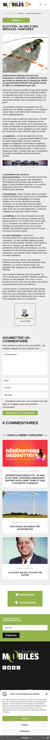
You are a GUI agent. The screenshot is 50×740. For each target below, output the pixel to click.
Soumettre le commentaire (20, 413)
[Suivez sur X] (18, 667)
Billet (22, 471)
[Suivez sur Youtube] (9, 667)
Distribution (27, 602)
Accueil (5, 13)
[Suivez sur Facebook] (4, 667)
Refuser (25, 725)
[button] (46, 694)
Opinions (13, 13)
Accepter (25, 719)
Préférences (25, 731)
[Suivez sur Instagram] (14, 667)
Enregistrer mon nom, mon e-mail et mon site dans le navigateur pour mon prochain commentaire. (25, 404)
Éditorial (34, 522)
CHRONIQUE (34, 471)
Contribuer (27, 595)
